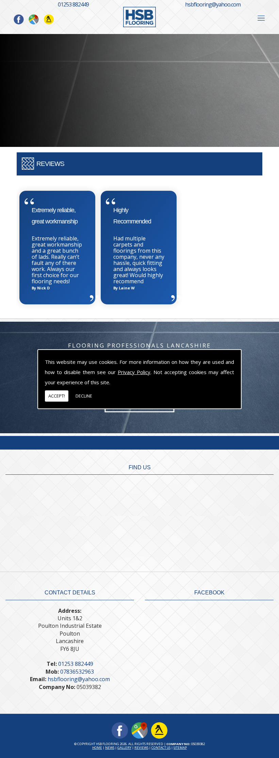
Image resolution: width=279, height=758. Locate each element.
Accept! (56, 396)
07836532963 (77, 671)
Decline (84, 396)
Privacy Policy (134, 372)
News (109, 747)
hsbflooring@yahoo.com (213, 4)
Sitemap (180, 747)
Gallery (124, 747)
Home (97, 747)
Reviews (141, 747)
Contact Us (160, 747)
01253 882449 (73, 4)
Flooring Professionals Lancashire (139, 345)
